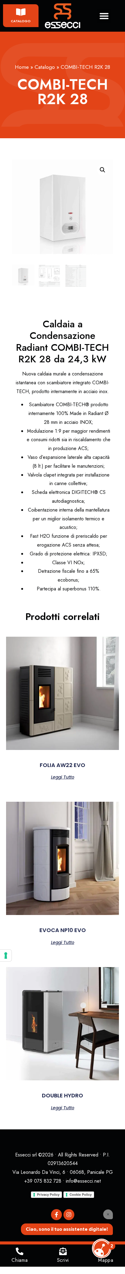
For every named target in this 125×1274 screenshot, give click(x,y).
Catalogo (21, 21)
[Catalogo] (20, 12)
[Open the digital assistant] (101, 1248)
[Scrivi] (63, 1251)
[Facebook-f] (56, 1214)
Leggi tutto (62, 776)
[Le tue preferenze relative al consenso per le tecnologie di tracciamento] (6, 955)
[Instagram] (68, 1214)
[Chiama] (19, 1251)
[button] (104, 16)
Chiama (20, 1260)
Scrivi (63, 1260)
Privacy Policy (48, 1194)
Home (22, 67)
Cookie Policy (80, 1194)
